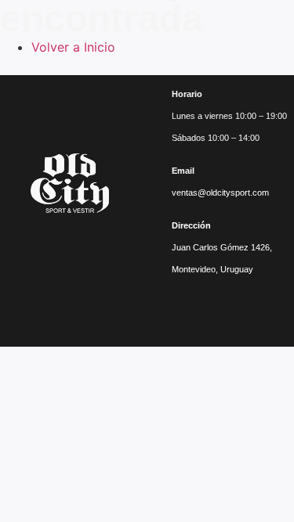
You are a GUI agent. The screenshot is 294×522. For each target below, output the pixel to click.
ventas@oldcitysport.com (220, 192)
